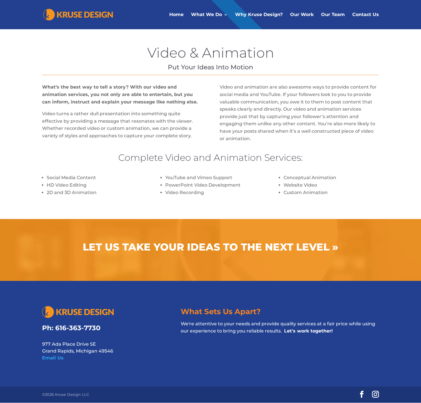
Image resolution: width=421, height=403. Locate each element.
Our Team (333, 14)
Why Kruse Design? (259, 14)
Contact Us (365, 14)
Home (176, 14)
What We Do (206, 14)
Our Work (302, 14)
